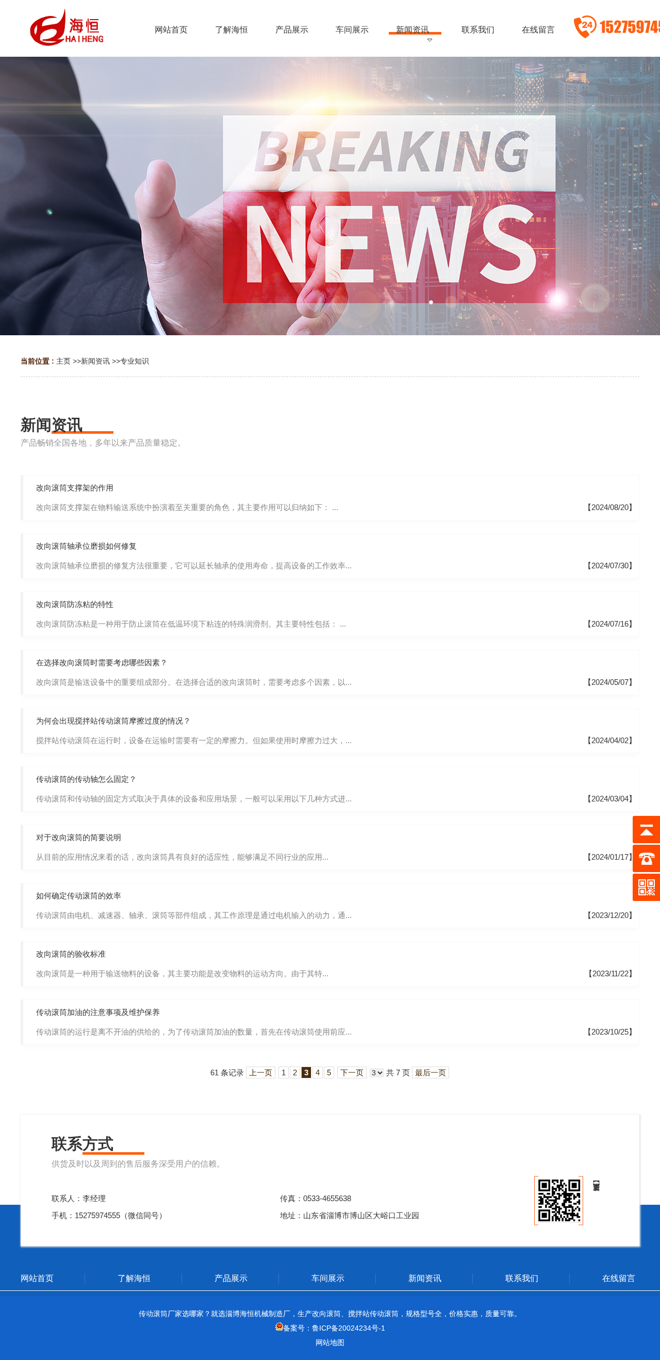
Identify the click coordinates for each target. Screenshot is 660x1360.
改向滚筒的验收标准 (71, 953)
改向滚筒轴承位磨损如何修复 (86, 546)
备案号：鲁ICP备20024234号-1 (334, 1328)
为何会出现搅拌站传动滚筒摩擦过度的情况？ (113, 720)
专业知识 (134, 361)
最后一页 (430, 1072)
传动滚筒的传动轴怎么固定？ (86, 779)
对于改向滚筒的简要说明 (78, 837)
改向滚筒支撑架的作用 (74, 487)
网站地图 (330, 1342)
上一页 (260, 1072)
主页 (63, 361)
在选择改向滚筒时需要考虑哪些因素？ (102, 662)
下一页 (352, 1072)
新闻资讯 (95, 361)
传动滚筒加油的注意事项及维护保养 (98, 1012)
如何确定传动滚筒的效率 (78, 895)
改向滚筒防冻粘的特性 (74, 604)
